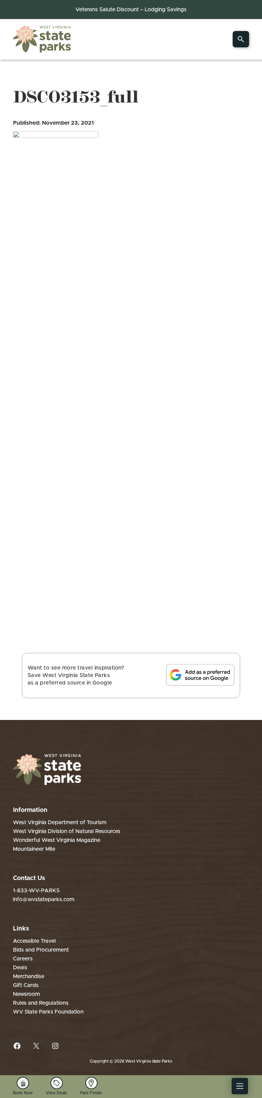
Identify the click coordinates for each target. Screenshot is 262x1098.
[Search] (241, 39)
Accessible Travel (34, 941)
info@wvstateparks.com (43, 899)
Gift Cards (26, 985)
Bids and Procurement (41, 950)
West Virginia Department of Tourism (59, 822)
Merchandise (28, 976)
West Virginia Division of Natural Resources (66, 831)
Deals (20, 967)
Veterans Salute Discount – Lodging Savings (131, 9)
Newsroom (26, 994)
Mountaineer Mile (34, 849)
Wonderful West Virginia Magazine (56, 840)
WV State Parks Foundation (48, 1012)
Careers (23, 958)
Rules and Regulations (41, 1003)
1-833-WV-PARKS (36, 890)
